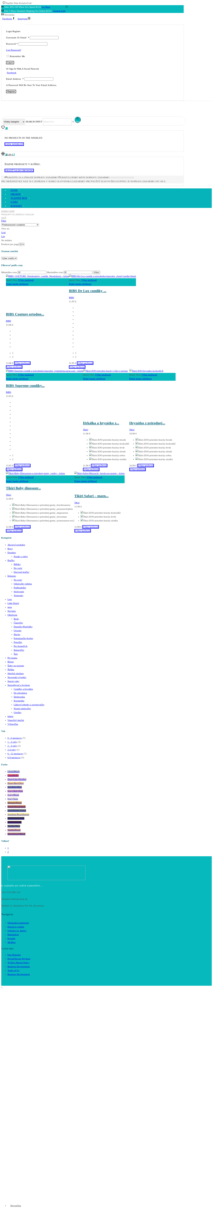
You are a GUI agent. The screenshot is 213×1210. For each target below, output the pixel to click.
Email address (15, 79)
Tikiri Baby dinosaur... (23, 488)
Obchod (16, 194)
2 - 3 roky (12, 746)
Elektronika (19, 697)
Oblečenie (12, 615)
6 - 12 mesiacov (15, 753)
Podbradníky (20, 587)
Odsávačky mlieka (23, 584)
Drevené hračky (21, 572)
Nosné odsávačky (22, 708)
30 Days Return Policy (18, 962)
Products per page (10, 244)
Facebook (11, 72)
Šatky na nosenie (15, 665)
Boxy (10, 548)
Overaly (18, 630)
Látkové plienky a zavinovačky (29, 704)
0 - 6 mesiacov (14, 738)
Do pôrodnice (20, 693)
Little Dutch (13, 603)
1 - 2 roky (12, 742)
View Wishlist (14, 144)
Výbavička (12, 724)
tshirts (10, 716)
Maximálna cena (55, 272)
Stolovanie (19, 591)
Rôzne (10, 662)
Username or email (17, 37)
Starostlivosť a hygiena (18, 685)
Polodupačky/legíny (23, 638)
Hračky (11, 560)
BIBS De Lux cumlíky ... (87, 291)
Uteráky (18, 712)
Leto (9, 599)
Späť (3, 217)
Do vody (18, 568)
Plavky (17, 634)
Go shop (46, 7)
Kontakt (16, 206)
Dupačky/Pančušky (23, 626)
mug (9, 607)
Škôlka (10, 669)
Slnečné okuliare (15, 673)
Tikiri (85, 429)
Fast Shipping (14, 955)
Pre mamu (12, 658)
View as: (5, 228)
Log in (10, 62)
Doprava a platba (15, 927)
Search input (34, 121)
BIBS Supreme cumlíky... (25, 386)
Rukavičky (19, 650)
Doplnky (11, 552)
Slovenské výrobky (16, 677)
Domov (5, 211)
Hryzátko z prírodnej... (147, 423)
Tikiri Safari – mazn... (91, 496)
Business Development (18, 966)
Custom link (59, 11)
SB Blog (11, 942)
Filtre (3, 221)
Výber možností (26, 280)
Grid (3, 232)
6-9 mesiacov (14, 757)
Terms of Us (13, 970)
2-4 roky (11, 749)
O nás (14, 202)
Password (12, 44)
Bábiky (17, 564)
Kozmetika (19, 701)
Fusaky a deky (21, 556)
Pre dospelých (20, 646)
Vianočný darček (15, 720)
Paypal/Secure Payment (18, 958)
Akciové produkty (16, 545)
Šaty (16, 654)
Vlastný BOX (19, 198)
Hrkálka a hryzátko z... (101, 423)
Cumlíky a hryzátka (23, 689)
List (3, 236)
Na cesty (18, 580)
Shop (12, 211)
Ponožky (18, 642)
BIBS (8, 321)
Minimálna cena (9, 272)
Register (11, 91)
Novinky (11, 611)
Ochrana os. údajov (17, 930)
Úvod (14, 190)
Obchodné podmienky (18, 923)
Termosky (18, 595)
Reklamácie (13, 934)
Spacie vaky (13, 681)
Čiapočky (18, 623)
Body (16, 619)
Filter (96, 272)
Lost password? (13, 50)
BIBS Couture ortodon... (25, 314)
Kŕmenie (11, 576)
